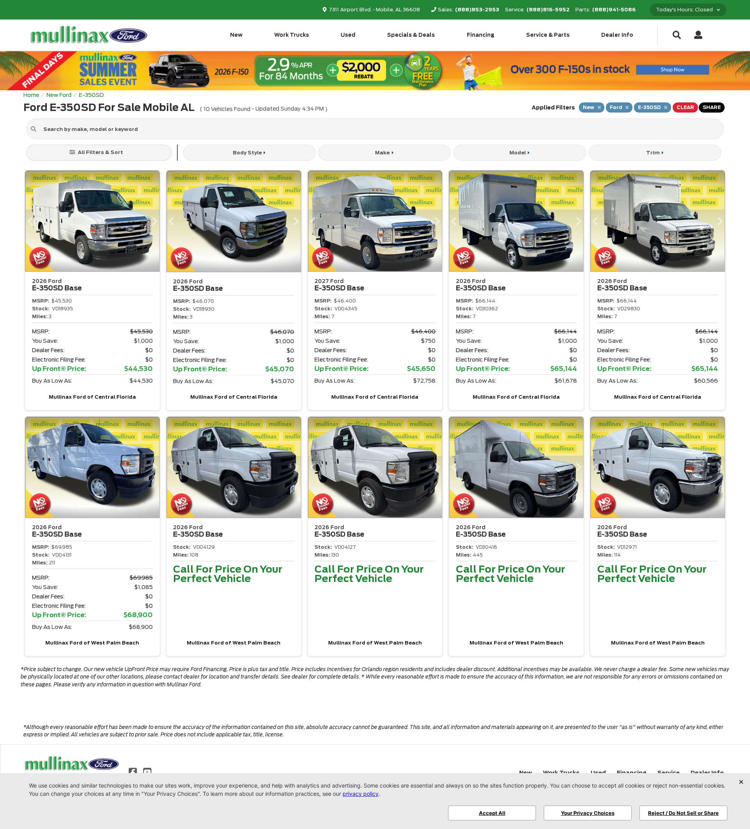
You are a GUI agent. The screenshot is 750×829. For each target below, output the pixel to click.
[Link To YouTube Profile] (147, 771)
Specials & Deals (411, 35)
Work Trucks (291, 35)
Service (668, 773)
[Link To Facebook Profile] (134, 771)
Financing (481, 35)
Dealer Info (617, 35)
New (236, 35)
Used (348, 35)
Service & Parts (548, 35)
